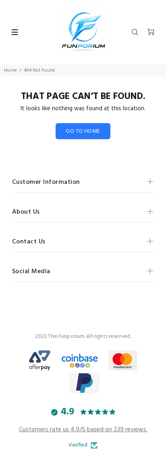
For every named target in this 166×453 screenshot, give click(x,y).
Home (10, 70)
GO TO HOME (83, 131)
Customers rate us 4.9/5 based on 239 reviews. (83, 429)
